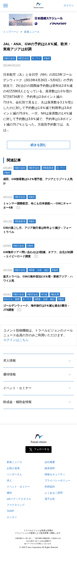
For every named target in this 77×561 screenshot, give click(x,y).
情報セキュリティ (55, 474)
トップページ (11, 31)
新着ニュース (31, 31)
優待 (9, 492)
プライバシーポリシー (57, 480)
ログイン (69, 5)
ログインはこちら (16, 340)
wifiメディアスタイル (19, 498)
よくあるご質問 (54, 492)
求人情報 (9, 360)
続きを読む (38, 145)
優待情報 (9, 374)
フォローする (41, 449)
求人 (9, 480)
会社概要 (50, 462)
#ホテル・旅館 (12, 299)
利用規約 (50, 486)
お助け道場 (13, 468)
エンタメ (12, 517)
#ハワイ (36, 58)
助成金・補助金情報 (17, 402)
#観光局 (55, 294)
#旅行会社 (9, 58)
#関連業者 (48, 168)
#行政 (44, 294)
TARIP (10, 511)
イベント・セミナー (17, 388)
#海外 (47, 58)
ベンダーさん (14, 474)
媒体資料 (50, 468)
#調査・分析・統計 (39, 270)
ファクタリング (16, 504)
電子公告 (50, 498)
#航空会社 (23, 58)
